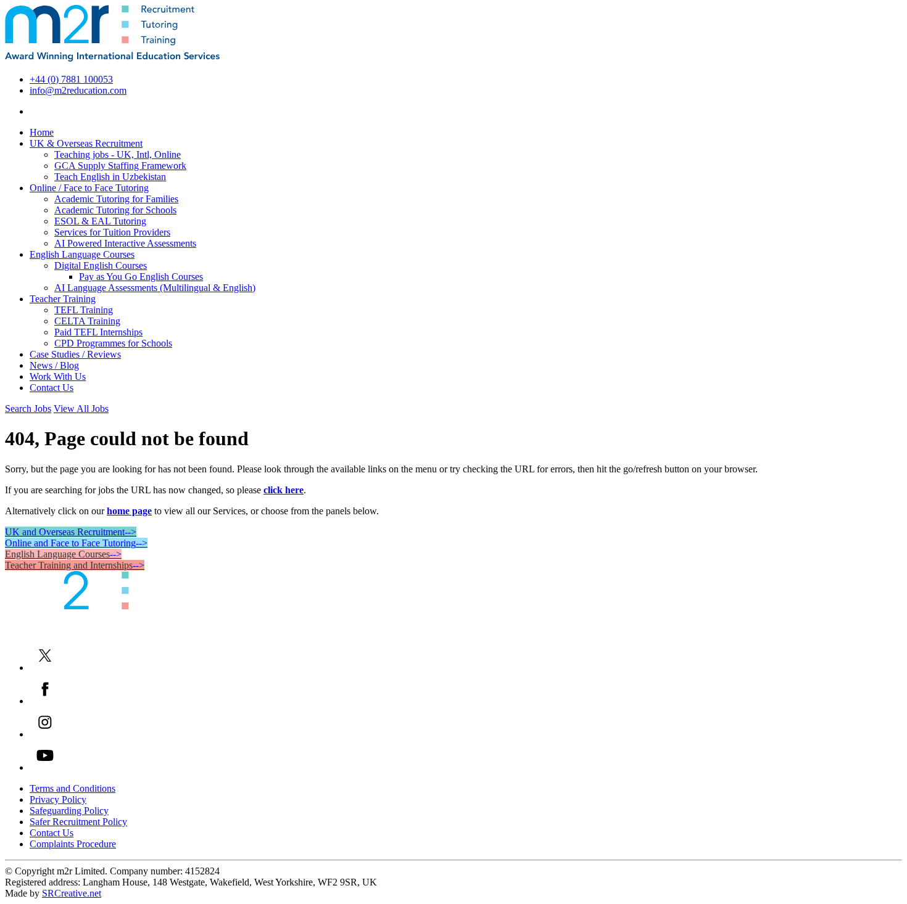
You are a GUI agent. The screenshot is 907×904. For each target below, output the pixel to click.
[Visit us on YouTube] (45, 767)
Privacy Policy (58, 799)
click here (283, 490)
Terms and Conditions (72, 788)
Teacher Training (63, 299)
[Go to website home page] (112, 58)
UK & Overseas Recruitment (86, 143)
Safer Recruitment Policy (78, 821)
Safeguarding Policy (69, 810)
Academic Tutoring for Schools (115, 210)
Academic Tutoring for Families (116, 199)
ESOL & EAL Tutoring (100, 221)
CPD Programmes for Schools (113, 343)
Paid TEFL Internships (98, 332)
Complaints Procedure (73, 844)
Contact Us (51, 387)
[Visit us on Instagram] (45, 734)
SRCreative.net (71, 893)
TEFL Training (83, 310)
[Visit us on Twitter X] (45, 667)
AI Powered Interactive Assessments (125, 243)
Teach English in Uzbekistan (110, 176)
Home (42, 132)
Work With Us (58, 376)
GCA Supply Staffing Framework (120, 165)
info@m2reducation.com (78, 90)
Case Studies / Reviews (75, 354)
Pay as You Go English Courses (141, 276)
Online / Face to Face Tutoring (89, 188)
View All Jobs (81, 408)
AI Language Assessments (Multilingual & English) (154, 287)
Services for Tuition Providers (112, 232)
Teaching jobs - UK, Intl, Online (117, 154)
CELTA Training (87, 321)
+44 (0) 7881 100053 (71, 79)
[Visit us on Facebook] (45, 701)
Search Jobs (28, 408)
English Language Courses (82, 254)
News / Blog (54, 365)
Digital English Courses (100, 265)
